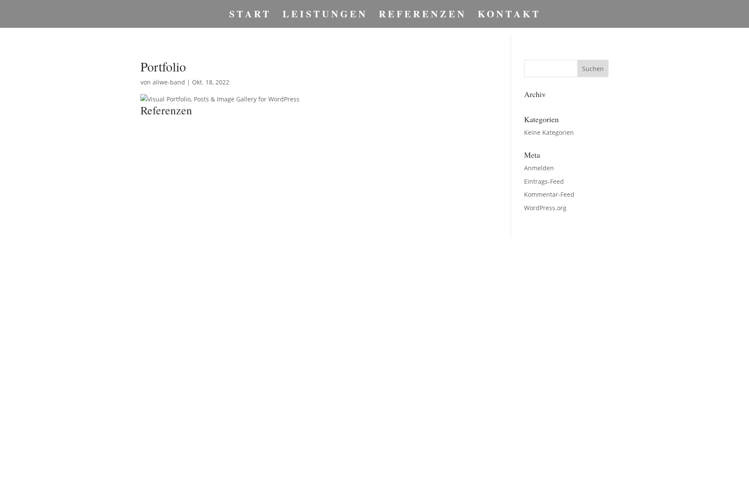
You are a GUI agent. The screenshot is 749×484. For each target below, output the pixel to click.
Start (250, 16)
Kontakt (509, 16)
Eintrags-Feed (544, 181)
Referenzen (422, 16)
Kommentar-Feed (549, 194)
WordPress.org (545, 208)
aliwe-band (169, 82)
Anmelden (539, 168)
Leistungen (325, 16)
